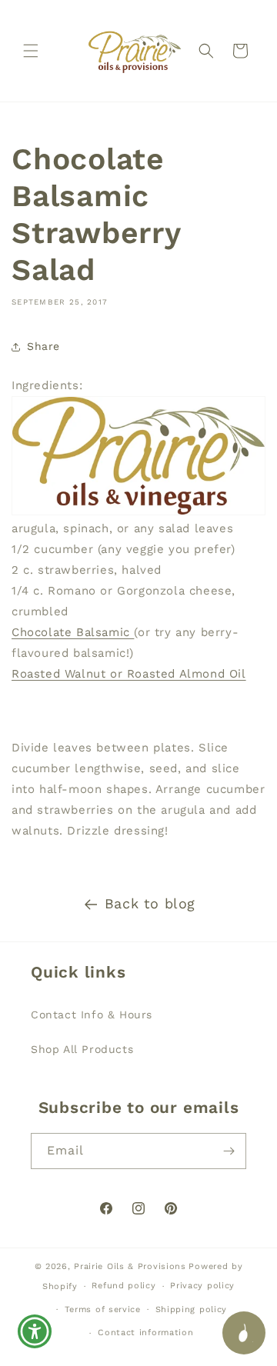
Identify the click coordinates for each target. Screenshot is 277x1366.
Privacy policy (202, 1286)
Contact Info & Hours (91, 1014)
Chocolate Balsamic (73, 632)
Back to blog (150, 903)
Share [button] (43, 346)
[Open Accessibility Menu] (35, 1331)
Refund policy (123, 1286)
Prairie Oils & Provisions (130, 1266)
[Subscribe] (228, 1151)
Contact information (145, 1333)
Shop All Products (82, 1049)
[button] (31, 51)
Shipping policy (191, 1309)
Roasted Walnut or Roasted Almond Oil (129, 674)
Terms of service (103, 1309)
